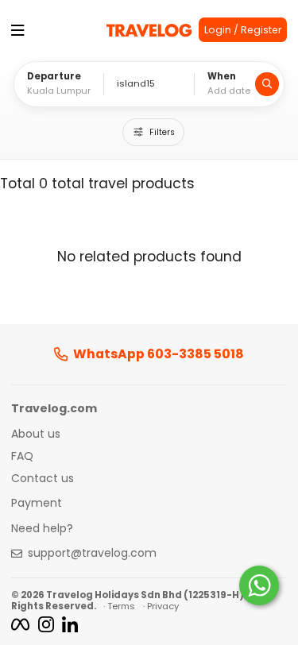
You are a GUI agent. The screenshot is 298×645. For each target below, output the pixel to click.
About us (35, 434)
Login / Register (242, 30)
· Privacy (161, 606)
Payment (36, 503)
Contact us (42, 479)
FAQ (22, 457)
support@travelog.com (92, 554)
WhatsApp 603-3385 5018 (158, 354)
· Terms (119, 606)
